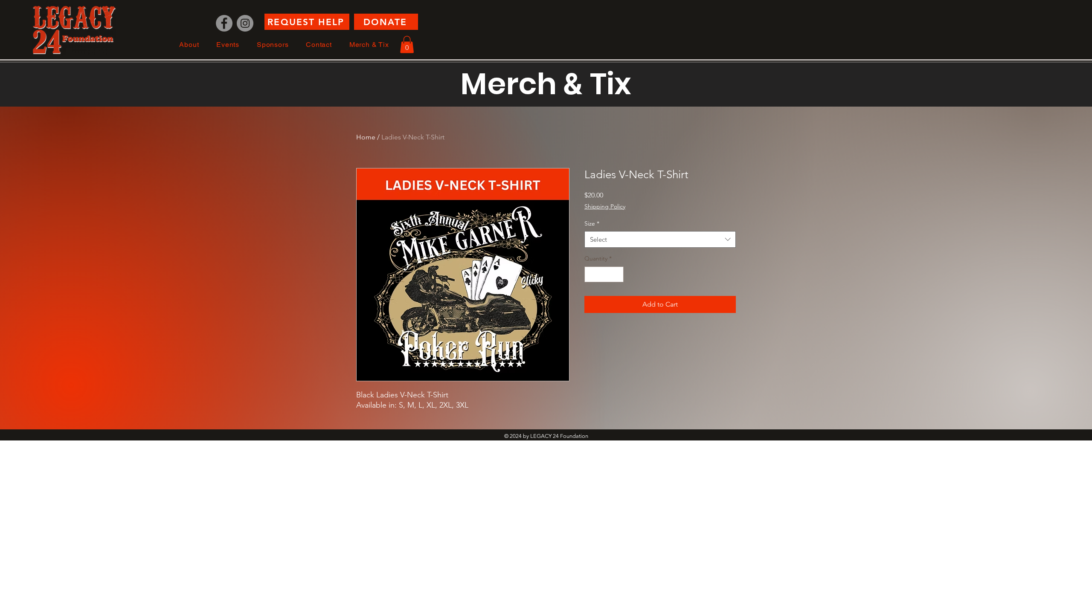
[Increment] (617, 274)
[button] (189, 44)
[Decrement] (591, 274)
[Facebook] (224, 23)
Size (591, 223)
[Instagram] (245, 23)
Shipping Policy (604, 206)
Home (365, 137)
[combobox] (660, 239)
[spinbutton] (604, 274)
